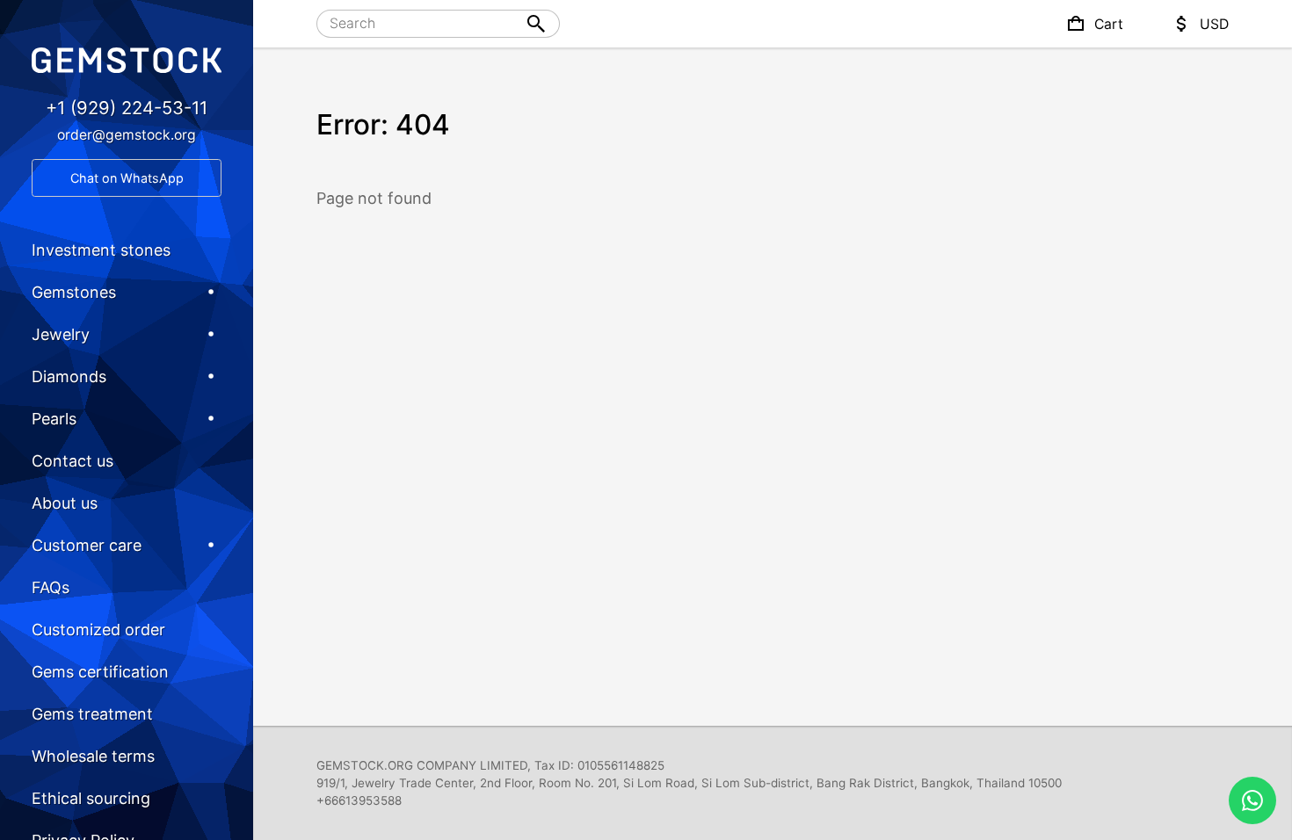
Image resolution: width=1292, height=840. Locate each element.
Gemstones (74, 292)
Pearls (54, 418)
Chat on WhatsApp (127, 177)
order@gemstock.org (126, 135)
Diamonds (69, 376)
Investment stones (101, 250)
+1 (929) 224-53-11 (126, 108)
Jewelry (61, 334)
